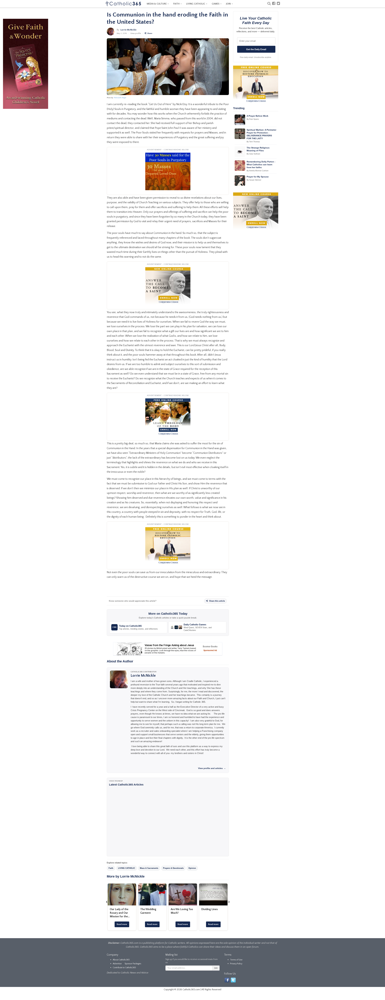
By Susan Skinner (254, 180)
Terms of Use (236, 960)
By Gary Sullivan (253, 154)
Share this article (216, 601)
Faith (111, 868)
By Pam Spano (253, 119)
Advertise (117, 963)
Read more (122, 924)
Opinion (192, 868)
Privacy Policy (236, 963)
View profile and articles (212, 768)
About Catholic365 (121, 960)
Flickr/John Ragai (120, 98)
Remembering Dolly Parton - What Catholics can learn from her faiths (261, 164)
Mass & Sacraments (149, 868)
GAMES (216, 3)
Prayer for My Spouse (258, 176)
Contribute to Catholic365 (124, 967)
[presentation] (107, 902)
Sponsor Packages (133, 963)
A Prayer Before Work (257, 116)
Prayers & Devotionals (173, 868)
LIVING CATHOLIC (196, 3)
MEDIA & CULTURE (157, 3)
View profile (135, 33)
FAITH (176, 3)
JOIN (228, 3)
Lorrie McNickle (128, 30)
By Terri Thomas (253, 142)
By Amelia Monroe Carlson (257, 171)
